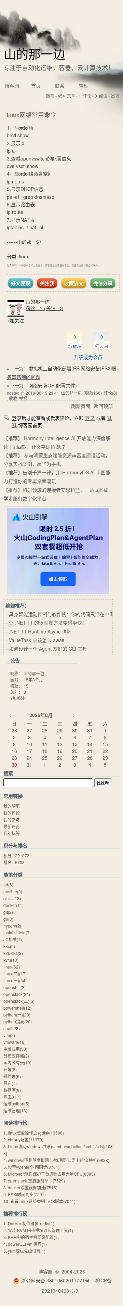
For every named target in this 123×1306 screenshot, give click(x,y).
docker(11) (13, 905)
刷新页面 (80, 405)
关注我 (47, 283)
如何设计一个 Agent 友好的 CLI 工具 (48, 648)
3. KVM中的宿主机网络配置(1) (31, 1237)
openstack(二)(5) (19, 1001)
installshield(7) (17, 932)
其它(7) (10, 1083)
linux (24, 256)
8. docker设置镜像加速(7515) (30, 1187)
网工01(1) (12, 1097)
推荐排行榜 (15, 1213)
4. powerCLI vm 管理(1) (25, 1244)
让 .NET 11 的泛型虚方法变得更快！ (48, 622)
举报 (23, 398)
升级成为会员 (88, 357)
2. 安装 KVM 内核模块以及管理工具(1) (38, 1230)
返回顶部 (103, 405)
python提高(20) (17, 1021)
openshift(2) (14, 987)
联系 (60, 85)
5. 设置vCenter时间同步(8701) (31, 1167)
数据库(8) (12, 1090)
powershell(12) (17, 1008)
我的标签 (11, 833)
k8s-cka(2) (13, 953)
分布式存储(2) (16, 1056)
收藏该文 (73, 283)
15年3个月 (33, 679)
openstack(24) (16, 994)
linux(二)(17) (15, 973)
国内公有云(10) (17, 1062)
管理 (83, 85)
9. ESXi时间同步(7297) (24, 1194)
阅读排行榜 (15, 1122)
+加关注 (15, 320)
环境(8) (10, 1069)
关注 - (54, 308)
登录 (90, 417)
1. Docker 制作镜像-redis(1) (28, 1223)
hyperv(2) (12, 926)
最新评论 (11, 826)
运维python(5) (16, 1103)
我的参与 (11, 819)
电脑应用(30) (15, 1049)
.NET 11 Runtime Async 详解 (40, 631)
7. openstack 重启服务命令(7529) (34, 1180)
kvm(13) (10, 960)
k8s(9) (9, 946)
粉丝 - (35, 308)
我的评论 (11, 813)
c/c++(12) (12, 898)
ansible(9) (12, 891)
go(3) (8, 919)
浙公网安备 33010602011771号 (55, 1280)
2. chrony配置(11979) (23, 1139)
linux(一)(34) (15, 980)
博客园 (12, 85)
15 (26, 686)
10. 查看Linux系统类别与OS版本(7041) (39, 1201)
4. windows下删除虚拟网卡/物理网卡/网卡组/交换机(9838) (56, 1160)
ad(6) (8, 884)
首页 (36, 85)
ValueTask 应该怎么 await (36, 640)
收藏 (13, 398)
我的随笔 (11, 806)
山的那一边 (34, 53)
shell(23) (11, 1028)
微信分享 (102, 283)
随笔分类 (13, 874)
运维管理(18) (15, 1110)
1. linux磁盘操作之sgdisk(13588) (33, 1133)
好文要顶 (20, 283)
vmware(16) (14, 1042)
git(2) (8, 912)
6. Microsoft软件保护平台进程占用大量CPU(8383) (49, 1174)
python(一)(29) (16, 1014)
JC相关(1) (12, 939)
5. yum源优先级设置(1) (24, 1251)
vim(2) (9, 1035)
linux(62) (11, 967)
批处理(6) (12, 1076)
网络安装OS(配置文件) (52, 385)
